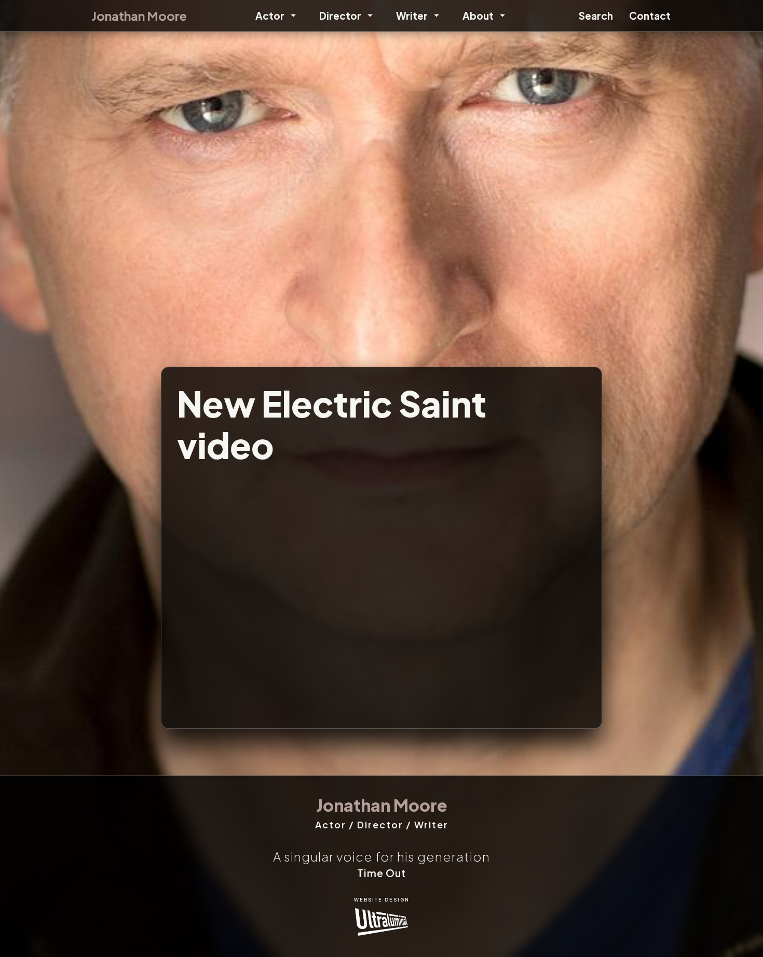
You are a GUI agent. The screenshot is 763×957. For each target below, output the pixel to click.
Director (340, 15)
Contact (650, 15)
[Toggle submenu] (291, 15)
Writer (412, 15)
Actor (269, 15)
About (478, 15)
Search (596, 15)
